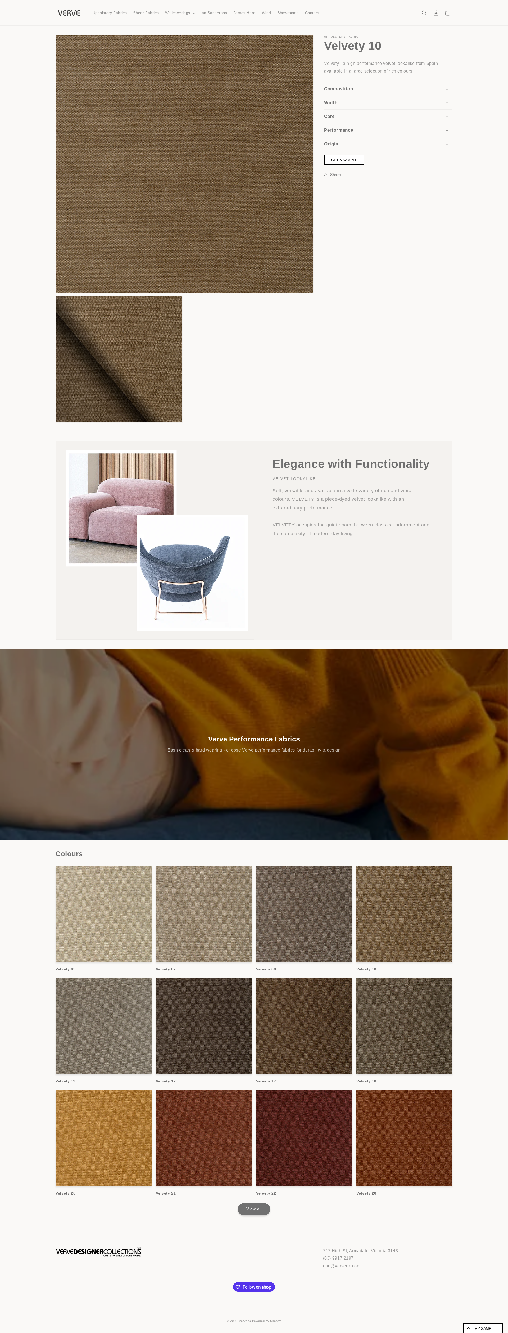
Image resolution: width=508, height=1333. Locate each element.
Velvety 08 (266, 969)
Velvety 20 (66, 1193)
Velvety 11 (65, 1081)
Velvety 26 (366, 1193)
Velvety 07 (166, 969)
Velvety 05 (66, 969)
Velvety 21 (166, 1193)
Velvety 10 (366, 969)
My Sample (485, 1328)
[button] (179, 12)
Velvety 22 (266, 1193)
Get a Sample (344, 160)
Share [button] (335, 174)
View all (254, 1209)
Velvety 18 (366, 1081)
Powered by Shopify (266, 1320)
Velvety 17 (266, 1081)
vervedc (245, 1320)
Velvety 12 (166, 1081)
